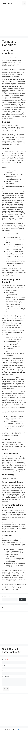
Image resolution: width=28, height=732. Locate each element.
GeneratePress (21, 729)
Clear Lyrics (7, 3)
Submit (6, 689)
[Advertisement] (14, 22)
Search (22, 599)
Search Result (6, 596)
